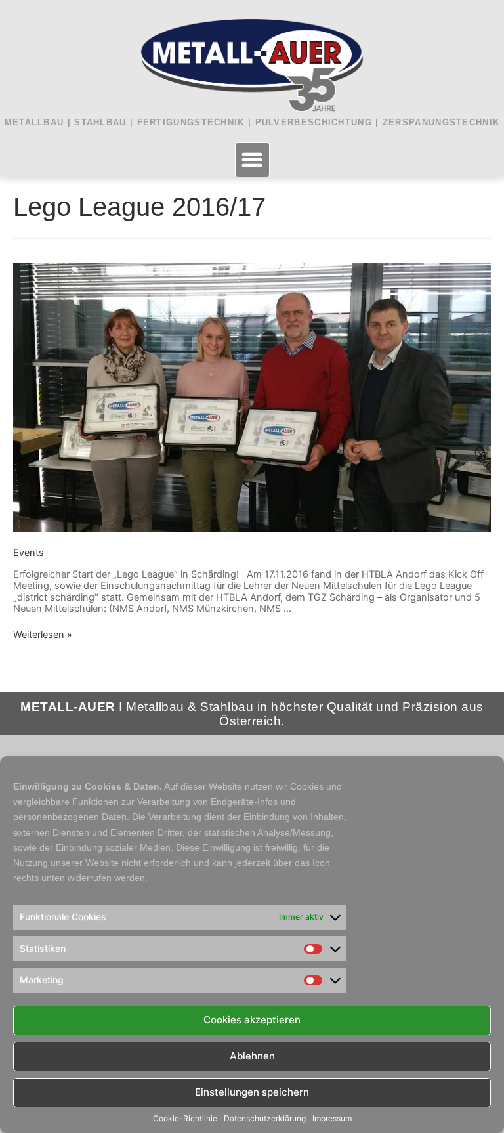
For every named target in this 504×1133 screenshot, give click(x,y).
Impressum (332, 1118)
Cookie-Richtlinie (185, 1118)
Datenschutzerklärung (265, 1118)
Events (28, 553)
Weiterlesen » (42, 635)
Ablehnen (252, 1056)
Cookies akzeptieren (252, 1020)
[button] (252, 159)
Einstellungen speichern (252, 1092)
